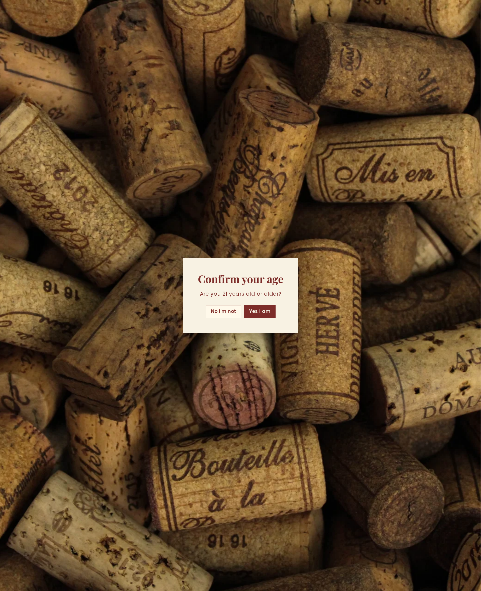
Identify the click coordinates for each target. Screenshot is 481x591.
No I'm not (223, 311)
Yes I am (259, 311)
